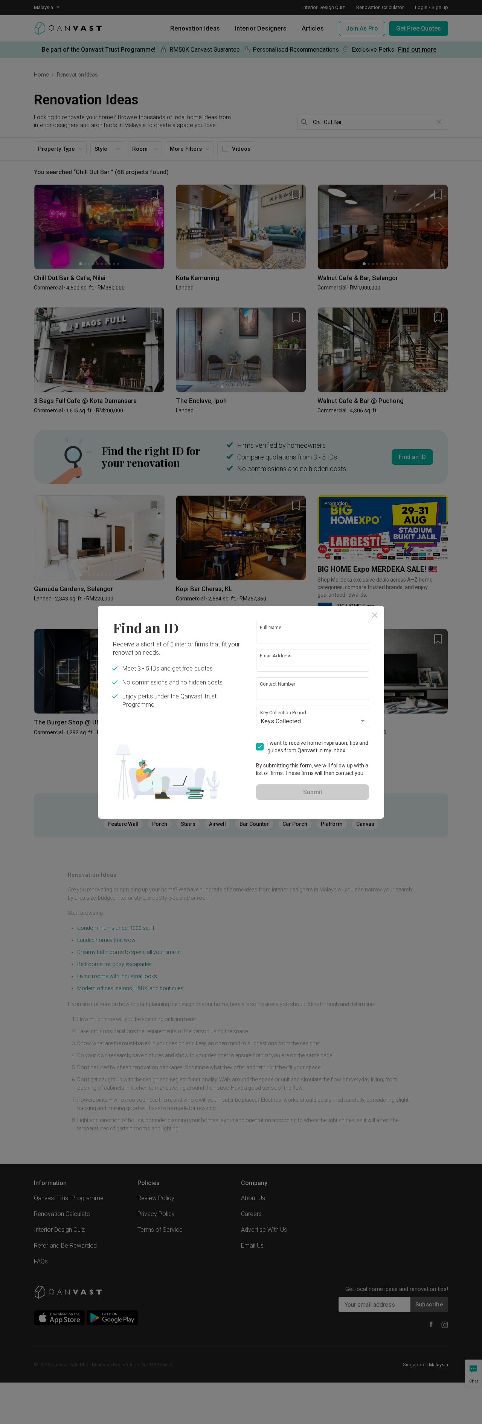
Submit (312, 792)
